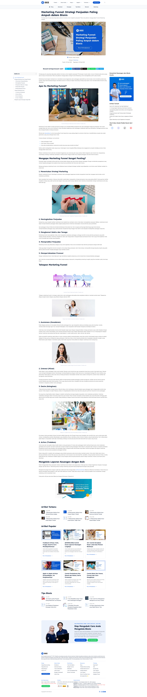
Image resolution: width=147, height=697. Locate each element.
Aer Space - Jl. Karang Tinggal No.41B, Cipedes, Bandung (87, 683)
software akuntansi (80, 469)
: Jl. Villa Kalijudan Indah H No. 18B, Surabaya (85, 682)
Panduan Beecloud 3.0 (84, 668)
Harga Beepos (44, 668)
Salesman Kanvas (57, 666)
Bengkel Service (70, 666)
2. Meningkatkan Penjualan (20, 83)
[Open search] (105, 2)
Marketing (75, 60)
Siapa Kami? (95, 665)
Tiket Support (96, 670)
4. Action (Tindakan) (19, 97)
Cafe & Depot (57, 670)
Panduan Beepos (83, 670)
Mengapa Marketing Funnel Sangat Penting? (23, 79)
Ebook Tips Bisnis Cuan (85, 674)
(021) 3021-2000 (61, 682)
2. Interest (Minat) (18, 94)
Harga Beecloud (44, 666)
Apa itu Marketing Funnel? (19, 77)
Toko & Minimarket (58, 668)
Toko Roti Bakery (70, 665)
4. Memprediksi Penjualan (19, 86)
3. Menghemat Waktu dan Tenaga (21, 84)
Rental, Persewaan (71, 672)
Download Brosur (45, 673)
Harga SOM (43, 670)
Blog (81, 665)
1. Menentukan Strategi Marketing (21, 81)
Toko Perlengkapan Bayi (72, 670)
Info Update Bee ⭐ (84, 676)
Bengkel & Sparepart (58, 672)
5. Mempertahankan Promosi (20, 88)
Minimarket (69, 668)
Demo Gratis (96, 2)
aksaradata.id (48, 133)
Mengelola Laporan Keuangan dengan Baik (22, 99)
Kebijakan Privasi (96, 674)
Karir (94, 666)
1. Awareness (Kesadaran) (20, 92)
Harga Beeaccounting (45, 665)
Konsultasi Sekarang (80, 640)
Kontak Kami (95, 668)
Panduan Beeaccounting (85, 666)
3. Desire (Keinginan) (19, 96)
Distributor (56, 665)
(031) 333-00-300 (69, 682)
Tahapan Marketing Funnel (19, 90)
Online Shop (56, 674)
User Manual (82, 672)
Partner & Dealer (96, 672)
